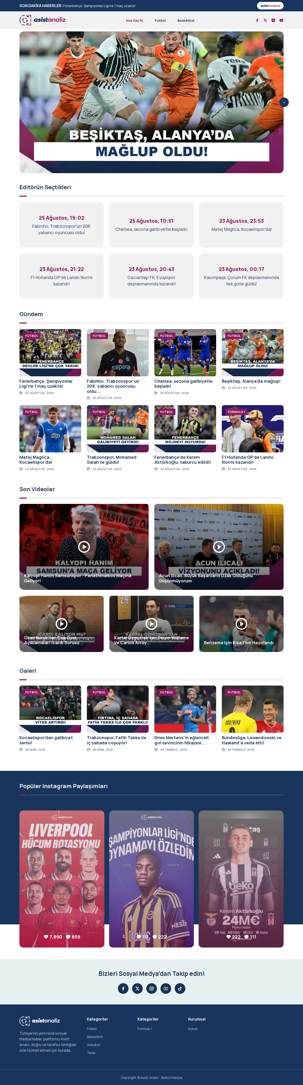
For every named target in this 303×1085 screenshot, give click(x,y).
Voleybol (93, 1044)
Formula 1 (145, 1028)
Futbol (160, 20)
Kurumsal (196, 1019)
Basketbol (186, 20)
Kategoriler (97, 1019)
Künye (193, 1028)
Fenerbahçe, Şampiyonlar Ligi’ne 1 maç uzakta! (99, 6)
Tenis (91, 1053)
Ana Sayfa (134, 20)
